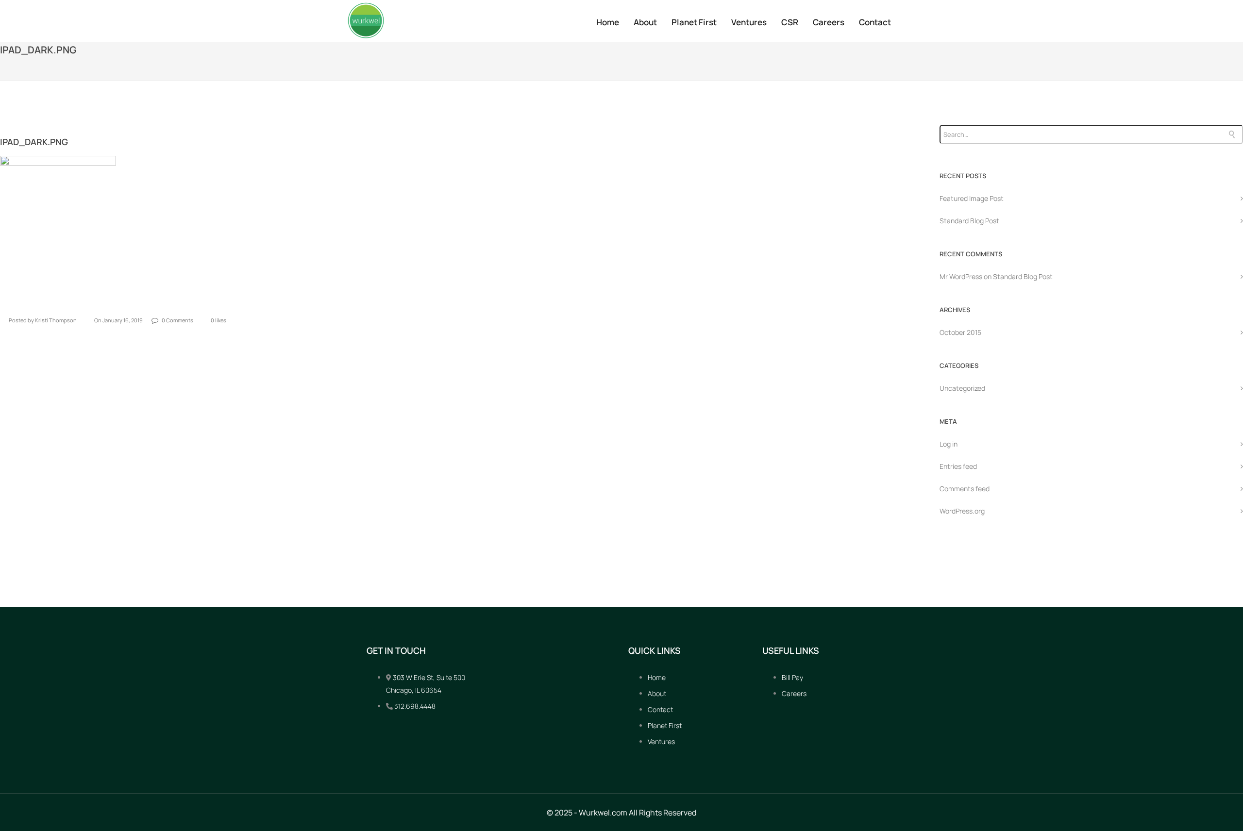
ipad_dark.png (34, 142)
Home (607, 22)
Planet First (694, 22)
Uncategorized (962, 388)
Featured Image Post (972, 198)
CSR (789, 22)
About (645, 22)
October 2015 (960, 332)
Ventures (749, 22)
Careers (828, 22)
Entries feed (958, 466)
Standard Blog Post (969, 220)
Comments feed (965, 488)
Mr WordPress (961, 276)
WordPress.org (962, 510)
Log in (948, 444)
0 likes (218, 320)
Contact (875, 22)
